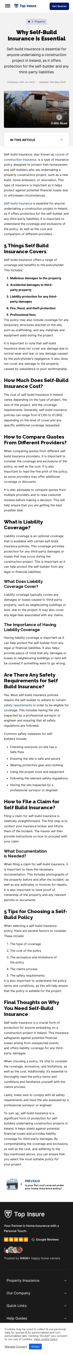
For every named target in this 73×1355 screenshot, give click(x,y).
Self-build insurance (18, 203)
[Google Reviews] (33, 1239)
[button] (36, 140)
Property (40, 21)
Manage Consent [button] (16, 1346)
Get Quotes (59, 6)
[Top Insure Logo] (25, 6)
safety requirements (18, 705)
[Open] (7, 5)
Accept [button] (35, 1346)
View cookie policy (46, 1339)
